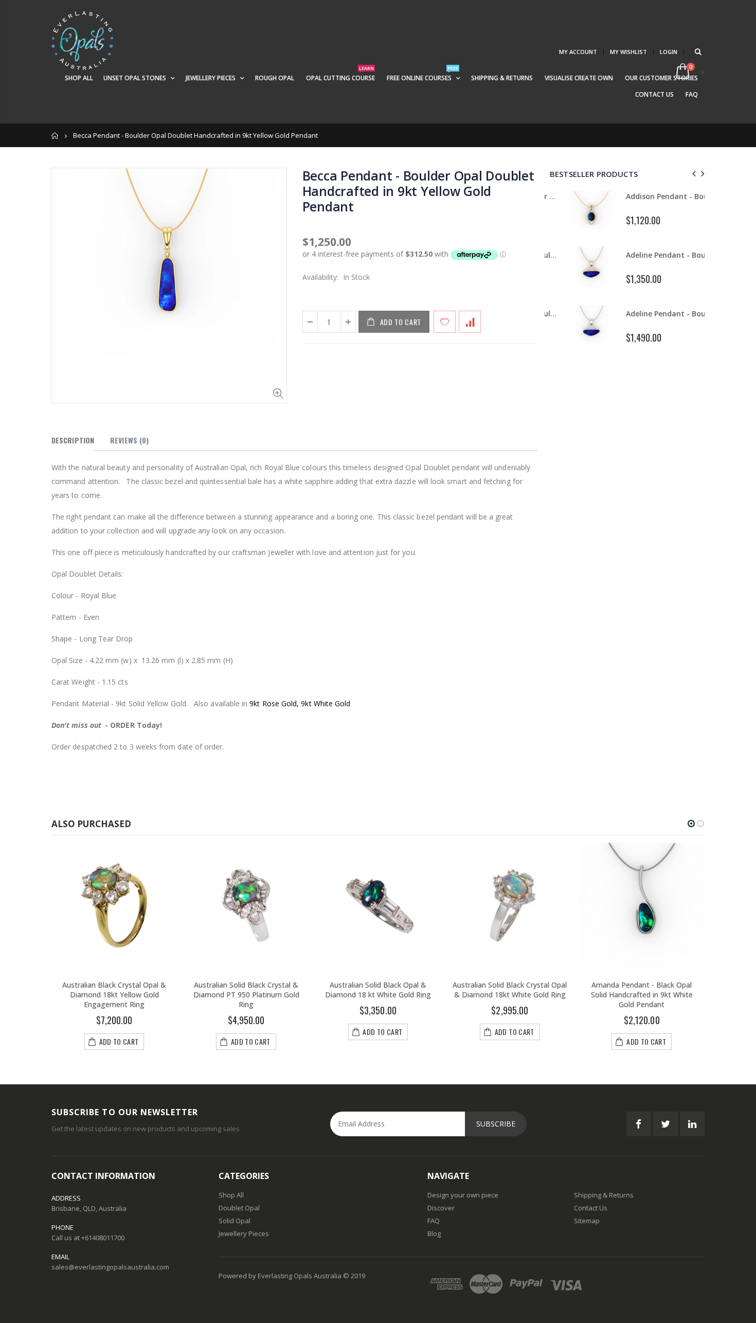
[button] (691, 823)
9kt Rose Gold (273, 703)
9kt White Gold (325, 703)
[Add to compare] (470, 322)
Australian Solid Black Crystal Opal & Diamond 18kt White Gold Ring (510, 989)
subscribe (495, 1124)
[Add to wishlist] (445, 322)
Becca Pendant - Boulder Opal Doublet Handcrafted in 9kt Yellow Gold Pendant (418, 191)
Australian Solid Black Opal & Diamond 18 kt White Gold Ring (378, 989)
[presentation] (692, 174)
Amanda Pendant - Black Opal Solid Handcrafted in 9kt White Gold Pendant (642, 994)
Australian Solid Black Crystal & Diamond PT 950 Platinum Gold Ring (246, 994)
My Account (578, 52)
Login (668, 52)
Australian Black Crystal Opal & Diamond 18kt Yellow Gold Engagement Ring (114, 994)
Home (55, 135)
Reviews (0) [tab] (129, 440)
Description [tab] (72, 440)
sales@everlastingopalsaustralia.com (110, 1267)
